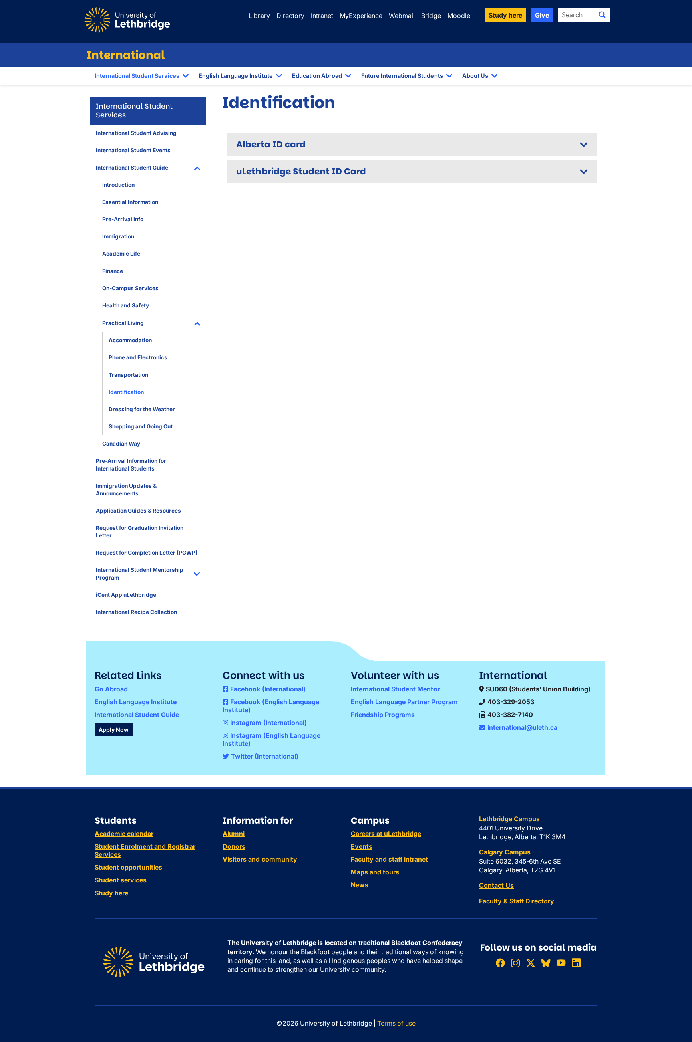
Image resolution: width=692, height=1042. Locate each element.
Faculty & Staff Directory (516, 901)
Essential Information (130, 202)
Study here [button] (505, 15)
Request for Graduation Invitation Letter (139, 532)
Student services (121, 880)
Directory (290, 16)
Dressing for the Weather (142, 409)
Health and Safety (125, 305)
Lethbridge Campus (509, 819)
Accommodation (130, 340)
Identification (126, 392)
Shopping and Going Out (141, 426)
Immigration (118, 236)
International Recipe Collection (136, 612)
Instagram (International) (268, 723)
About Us (475, 75)
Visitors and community (260, 859)
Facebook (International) (268, 689)
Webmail (402, 16)
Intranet (322, 16)
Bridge (431, 16)
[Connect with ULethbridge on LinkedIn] (576, 962)
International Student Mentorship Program (139, 574)
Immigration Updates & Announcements (126, 490)
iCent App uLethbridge (126, 595)
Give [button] (542, 15)
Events (361, 846)
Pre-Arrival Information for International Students (131, 465)
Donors (234, 846)
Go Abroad (111, 689)
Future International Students (402, 75)
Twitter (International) (264, 756)
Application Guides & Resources (138, 510)
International (125, 55)
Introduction (118, 185)
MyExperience (361, 16)
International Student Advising (136, 133)
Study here (111, 893)
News (359, 885)
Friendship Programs (383, 715)
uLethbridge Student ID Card (301, 171)
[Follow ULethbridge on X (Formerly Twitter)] (530, 962)
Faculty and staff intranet (389, 859)
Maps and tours (375, 872)
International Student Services (137, 75)
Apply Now (114, 729)
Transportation (128, 375)
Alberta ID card (271, 144)
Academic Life (121, 253)
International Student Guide (132, 167)
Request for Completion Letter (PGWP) (146, 552)
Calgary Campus (505, 852)
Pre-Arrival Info (122, 219)
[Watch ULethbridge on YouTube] (561, 962)
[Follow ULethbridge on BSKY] (545, 962)
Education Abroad (317, 75)
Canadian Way (121, 443)
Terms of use (396, 1023)
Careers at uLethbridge (386, 834)
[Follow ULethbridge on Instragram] (515, 962)
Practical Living (123, 323)
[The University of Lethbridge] (154, 961)
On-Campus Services (130, 288)
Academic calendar (124, 834)
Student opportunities (128, 867)
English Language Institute (236, 75)
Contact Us (496, 885)
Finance (112, 271)
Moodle (458, 16)
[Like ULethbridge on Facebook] (500, 962)
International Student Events (133, 150)
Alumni (234, 834)
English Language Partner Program (404, 702)
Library (259, 16)
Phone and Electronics (138, 357)
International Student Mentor (395, 689)
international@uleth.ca (522, 727)
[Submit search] (602, 15)
